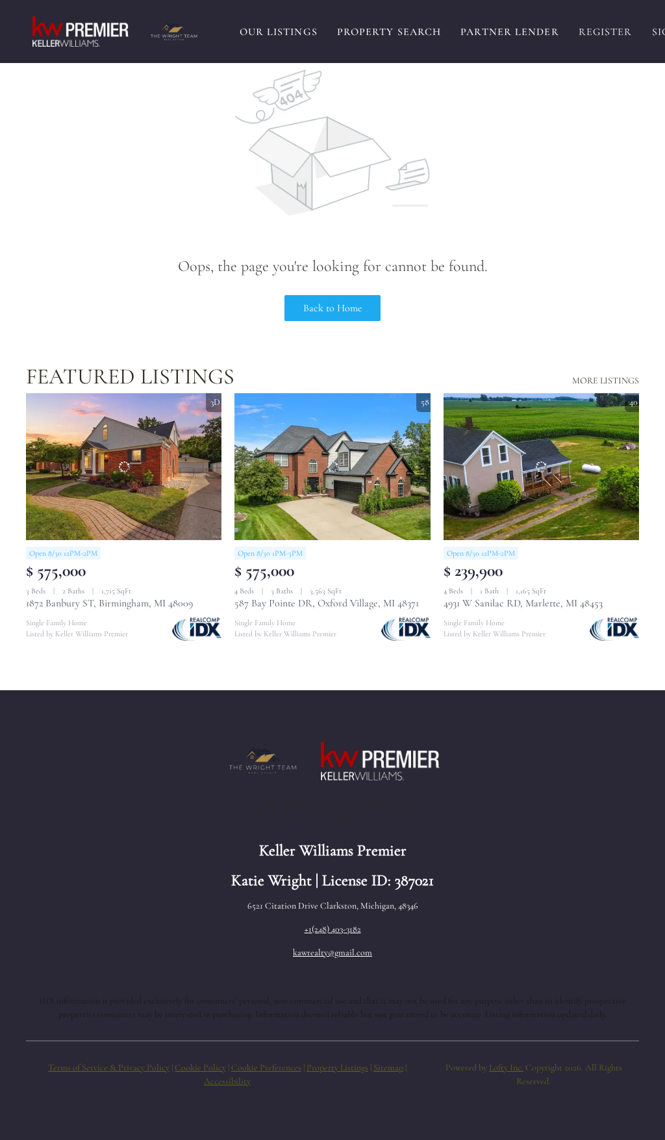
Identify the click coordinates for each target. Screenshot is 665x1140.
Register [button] (606, 31)
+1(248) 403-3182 (333, 929)
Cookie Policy (200, 1067)
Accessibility (227, 1081)
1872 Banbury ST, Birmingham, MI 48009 (109, 603)
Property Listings (337, 1067)
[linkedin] (293, 810)
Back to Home (332, 308)
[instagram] (345, 810)
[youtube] (371, 810)
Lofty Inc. (506, 1067)
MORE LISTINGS (605, 380)
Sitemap (388, 1067)
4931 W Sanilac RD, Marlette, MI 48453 (523, 603)
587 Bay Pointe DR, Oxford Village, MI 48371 (326, 603)
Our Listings (279, 31)
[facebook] (267, 810)
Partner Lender (509, 31)
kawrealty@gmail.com (332, 952)
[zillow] (319, 810)
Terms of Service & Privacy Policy (108, 1067)
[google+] (397, 810)
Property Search (389, 31)
